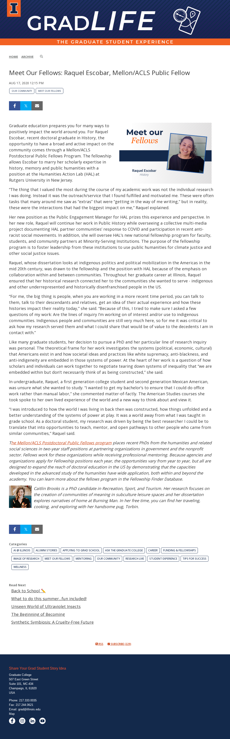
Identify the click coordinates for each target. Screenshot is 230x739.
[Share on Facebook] (14, 105)
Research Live (135, 559)
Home (13, 57)
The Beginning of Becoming (38, 614)
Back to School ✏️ (28, 590)
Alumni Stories (46, 550)
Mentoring (84, 559)
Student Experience (163, 559)
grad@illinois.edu (29, 709)
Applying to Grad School (81, 550)
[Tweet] (25, 105)
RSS (100, 644)
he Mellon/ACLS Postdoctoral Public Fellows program (61, 442)
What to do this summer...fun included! (48, 598)
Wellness (20, 567)
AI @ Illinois (21, 550)
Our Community (22, 90)
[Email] (37, 105)
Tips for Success (194, 559)
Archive (27, 57)
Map (12, 713)
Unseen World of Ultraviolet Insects (46, 606)
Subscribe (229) (120, 644)
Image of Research (26, 559)
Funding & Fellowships (179, 550)
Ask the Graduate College (124, 550)
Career (153, 550)
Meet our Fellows (49, 90)
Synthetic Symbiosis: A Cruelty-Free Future (52, 622)
